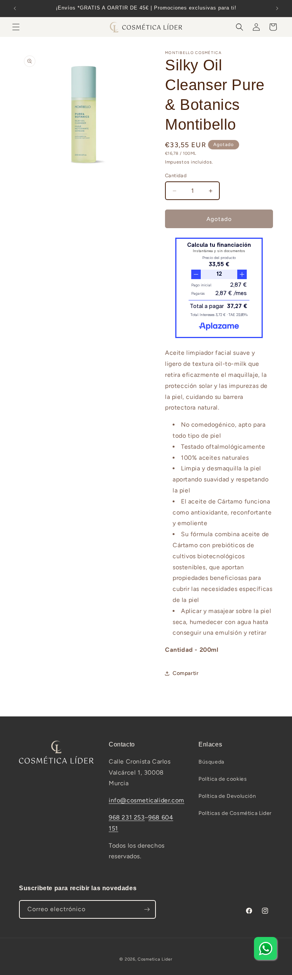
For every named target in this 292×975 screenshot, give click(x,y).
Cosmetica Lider (155, 959)
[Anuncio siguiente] (277, 8)
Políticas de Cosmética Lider (235, 813)
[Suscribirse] (146, 909)
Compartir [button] (185, 673)
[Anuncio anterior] (14, 8)
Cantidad (176, 175)
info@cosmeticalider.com (146, 800)
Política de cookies (222, 779)
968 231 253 (127, 817)
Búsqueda (211, 762)
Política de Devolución (227, 796)
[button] (16, 27)
